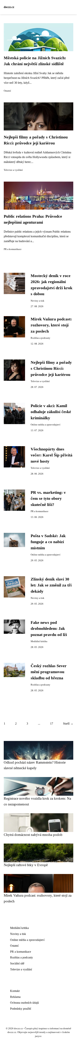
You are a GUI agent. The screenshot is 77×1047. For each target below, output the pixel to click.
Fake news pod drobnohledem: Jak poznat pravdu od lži (49, 628)
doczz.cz (9, 7)
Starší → (68, 723)
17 (51, 723)
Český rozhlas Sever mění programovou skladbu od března (49, 672)
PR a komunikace (12, 249)
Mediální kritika (39, 641)
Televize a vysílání (13, 170)
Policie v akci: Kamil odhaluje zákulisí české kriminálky (51, 412)
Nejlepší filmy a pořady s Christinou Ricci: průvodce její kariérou (51, 368)
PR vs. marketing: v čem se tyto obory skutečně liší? (48, 498)
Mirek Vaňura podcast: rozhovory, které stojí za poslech (51, 325)
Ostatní (7, 90)
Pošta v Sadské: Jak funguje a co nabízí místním (48, 542)
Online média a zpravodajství (45, 424)
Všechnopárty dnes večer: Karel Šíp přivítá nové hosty (51, 455)
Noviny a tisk (37, 300)
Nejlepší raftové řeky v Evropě (26, 865)
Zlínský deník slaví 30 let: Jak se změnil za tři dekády (51, 585)
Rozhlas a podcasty (40, 338)
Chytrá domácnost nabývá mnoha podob (33, 835)
